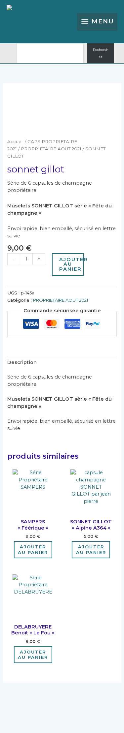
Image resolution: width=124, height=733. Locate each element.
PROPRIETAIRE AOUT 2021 (51, 148)
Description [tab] (22, 362)
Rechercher (100, 53)
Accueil (15, 141)
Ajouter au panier (71, 264)
